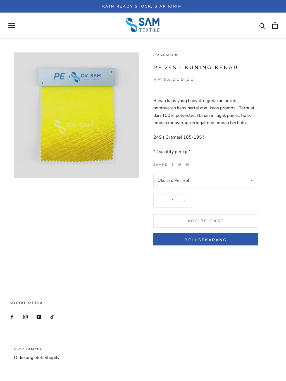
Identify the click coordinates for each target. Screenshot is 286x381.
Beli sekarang (205, 239)
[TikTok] (52, 316)
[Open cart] (275, 25)
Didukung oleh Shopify (36, 358)
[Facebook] (172, 164)
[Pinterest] (187, 164)
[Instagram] (25, 316)
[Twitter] (180, 164)
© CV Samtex (28, 349)
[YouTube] (39, 316)
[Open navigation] (11, 25)
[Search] (262, 25)
